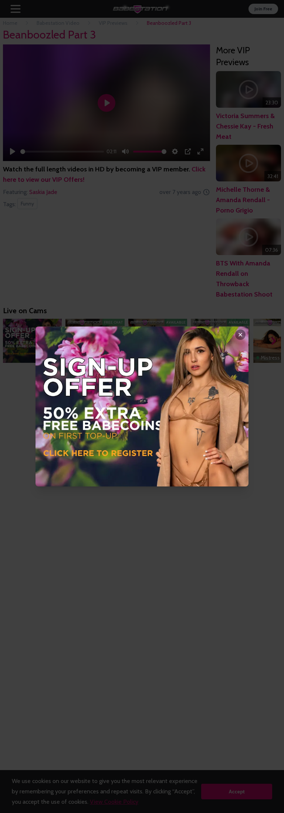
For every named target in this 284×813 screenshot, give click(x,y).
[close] (240, 334)
